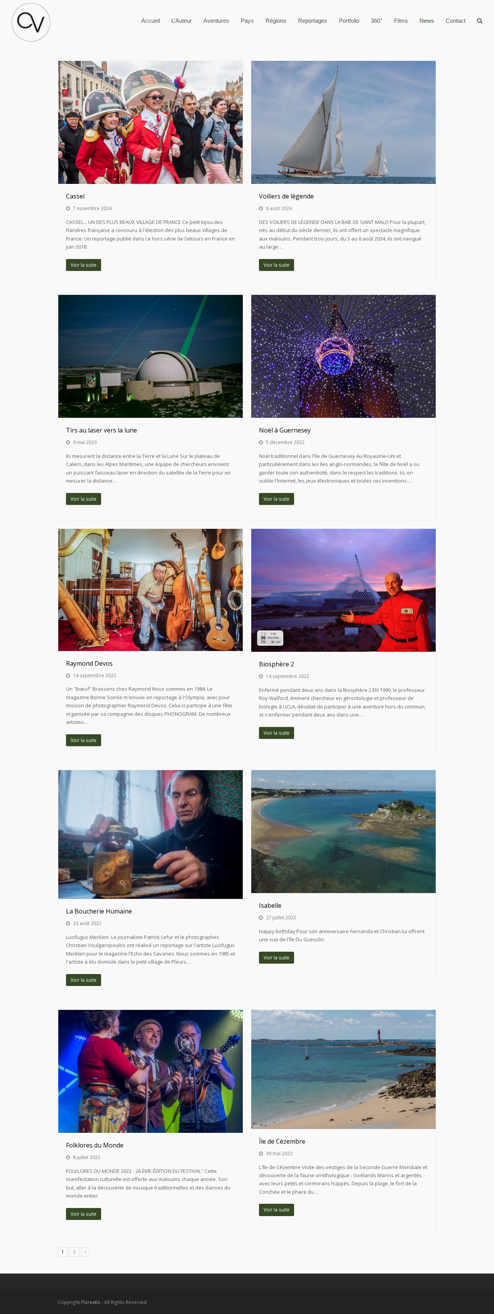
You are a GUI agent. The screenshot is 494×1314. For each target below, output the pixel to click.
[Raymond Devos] (150, 590)
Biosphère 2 (276, 664)
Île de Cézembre (282, 1141)
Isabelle (270, 905)
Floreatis (90, 1302)
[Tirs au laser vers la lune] (150, 356)
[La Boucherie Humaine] (150, 834)
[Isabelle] (343, 831)
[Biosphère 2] (343, 590)
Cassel (75, 196)
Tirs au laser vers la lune (101, 430)
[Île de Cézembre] (343, 1069)
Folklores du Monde (95, 1145)
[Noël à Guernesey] (343, 356)
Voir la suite (83, 265)
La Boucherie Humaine (99, 911)
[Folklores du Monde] (150, 1071)
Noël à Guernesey (285, 430)
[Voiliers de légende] (343, 122)
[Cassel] (150, 122)
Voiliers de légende (286, 196)
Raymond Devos (89, 663)
